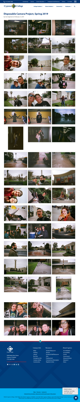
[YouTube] (18, 364)
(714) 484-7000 (9, 1)
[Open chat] (76, 398)
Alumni (48, 352)
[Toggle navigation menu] (75, 1)
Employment (49, 358)
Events (65, 354)
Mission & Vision (67, 358)
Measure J (65, 360)
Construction (36, 362)
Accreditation (66, 350)
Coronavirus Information (52, 360)
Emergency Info (37, 358)
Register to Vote (50, 362)
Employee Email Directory (54, 1)
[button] (16, 27)
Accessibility (66, 352)
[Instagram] (12, 364)
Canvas (32, 1)
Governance (66, 356)
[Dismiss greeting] (77, 388)
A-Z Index (70, 1)
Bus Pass (35, 356)
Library (63, 1)
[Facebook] (7, 364)
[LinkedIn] (16, 364)
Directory (39, 392)
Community (59, 6)
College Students (38, 6)
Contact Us (44, 392)
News (64, 362)
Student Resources (51, 350)
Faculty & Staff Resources (52, 354)
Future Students (49, 6)
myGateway (25, 1)
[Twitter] (10, 364)
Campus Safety (37, 360)
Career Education (40, 1)
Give (47, 356)
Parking (35, 352)
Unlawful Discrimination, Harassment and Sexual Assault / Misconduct (40, 393)
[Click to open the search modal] (74, 6)
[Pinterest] (14, 364)
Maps (34, 350)
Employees (68, 6)
